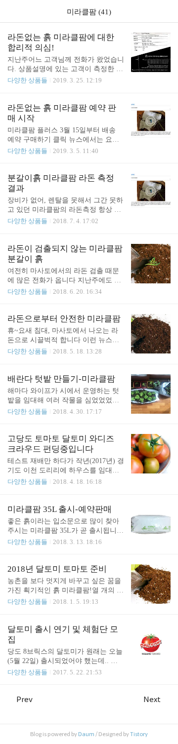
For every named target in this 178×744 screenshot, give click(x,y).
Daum (86, 734)
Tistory (139, 734)
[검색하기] (165, 11)
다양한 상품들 (27, 80)
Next (152, 699)
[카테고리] (12, 11)
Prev (24, 699)
